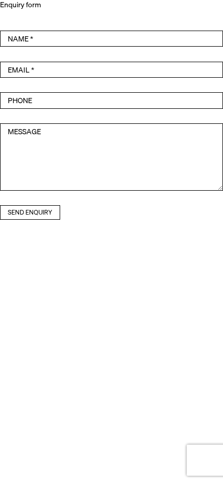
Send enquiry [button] (30, 212)
